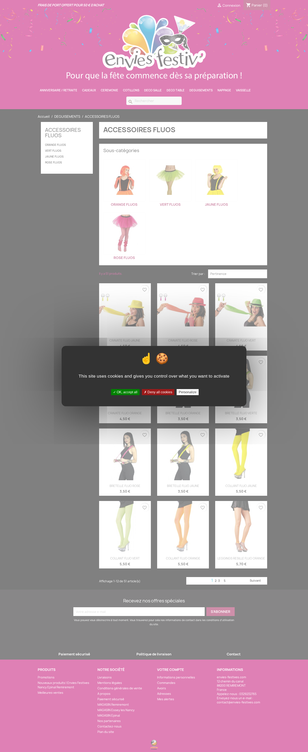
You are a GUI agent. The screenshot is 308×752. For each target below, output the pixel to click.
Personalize (188, 392)
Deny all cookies (159, 392)
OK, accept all (126, 392)
